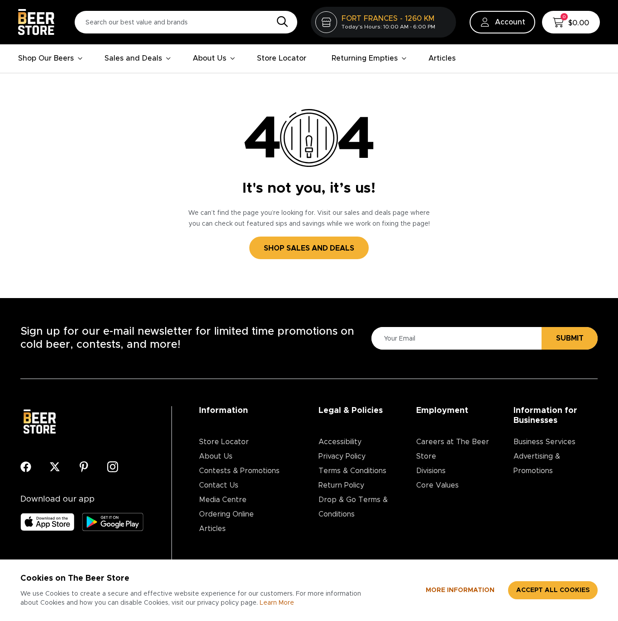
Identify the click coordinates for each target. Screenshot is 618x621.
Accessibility (340, 442)
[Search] (280, 22)
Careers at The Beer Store (452, 449)
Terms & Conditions (352, 470)
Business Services (544, 442)
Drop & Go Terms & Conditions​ (353, 507)
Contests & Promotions (239, 470)
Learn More (277, 603)
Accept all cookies (552, 590)
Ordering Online (226, 514)
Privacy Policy (342, 456)
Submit (570, 338)
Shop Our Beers (46, 58)
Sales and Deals (133, 58)
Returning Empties (365, 58)
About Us (209, 58)
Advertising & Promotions (536, 463)
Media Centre (223, 499)
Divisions (431, 470)
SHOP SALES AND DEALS (309, 248)
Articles (442, 58)
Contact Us (218, 485)
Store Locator (281, 58)
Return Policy (341, 485)
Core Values (437, 485)
